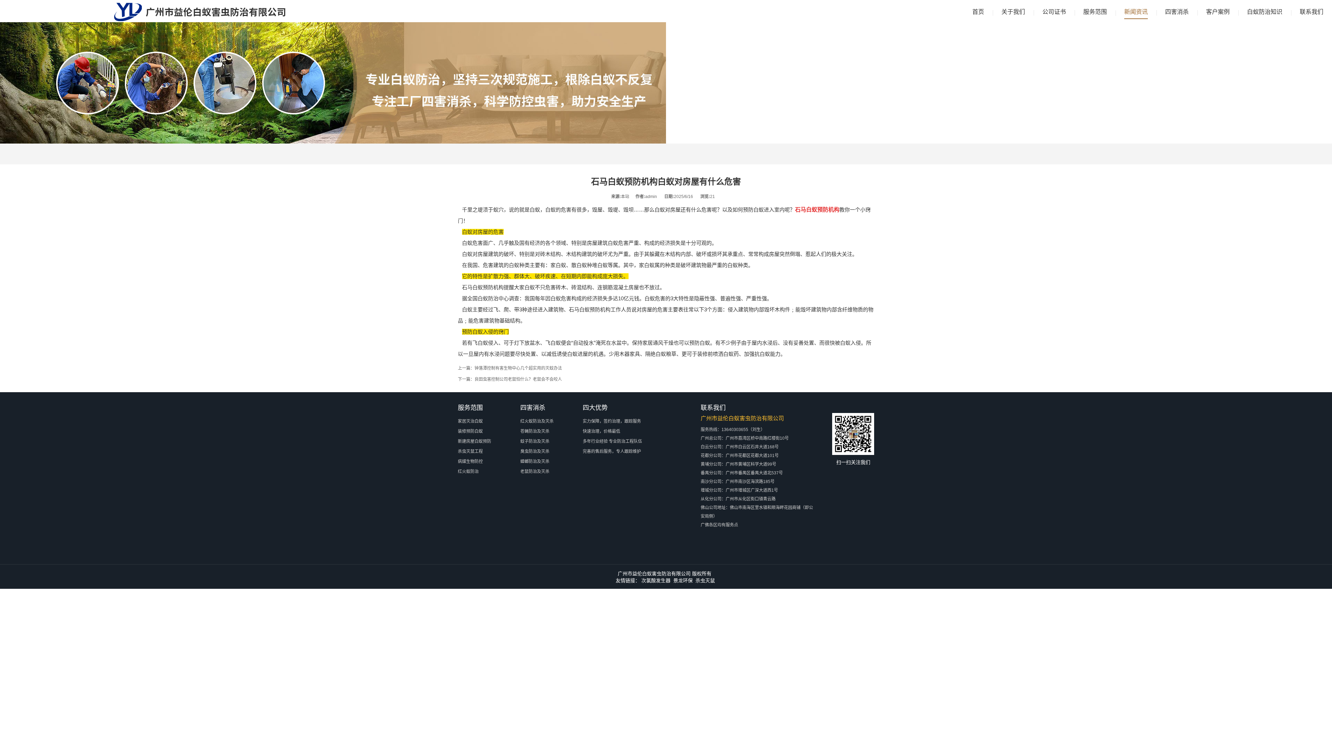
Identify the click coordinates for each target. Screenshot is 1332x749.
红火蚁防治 (468, 471)
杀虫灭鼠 (705, 580)
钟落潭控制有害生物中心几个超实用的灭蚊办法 (518, 368)
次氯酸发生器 (656, 580)
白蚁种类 (737, 265)
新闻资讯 (1136, 12)
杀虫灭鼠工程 (470, 451)
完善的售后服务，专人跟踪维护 (612, 451)
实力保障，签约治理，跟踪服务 (612, 421)
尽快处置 (525, 354)
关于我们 (1013, 12)
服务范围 (1095, 12)
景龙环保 (683, 580)
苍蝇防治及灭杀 (534, 431)
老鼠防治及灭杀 (534, 471)
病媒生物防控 (470, 461)
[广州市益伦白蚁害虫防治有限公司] (199, 19)
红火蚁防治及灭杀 (537, 421)
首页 (978, 12)
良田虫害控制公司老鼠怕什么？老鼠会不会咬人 (518, 379)
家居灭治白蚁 (470, 421)
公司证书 (1054, 12)
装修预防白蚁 (470, 431)
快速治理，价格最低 (601, 431)
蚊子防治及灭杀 (534, 441)
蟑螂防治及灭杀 (534, 461)
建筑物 (556, 309)
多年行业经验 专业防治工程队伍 (612, 441)
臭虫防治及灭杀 (534, 451)
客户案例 (1218, 12)
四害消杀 (1177, 12)
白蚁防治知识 (1264, 12)
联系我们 (1311, 12)
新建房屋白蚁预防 (474, 441)
